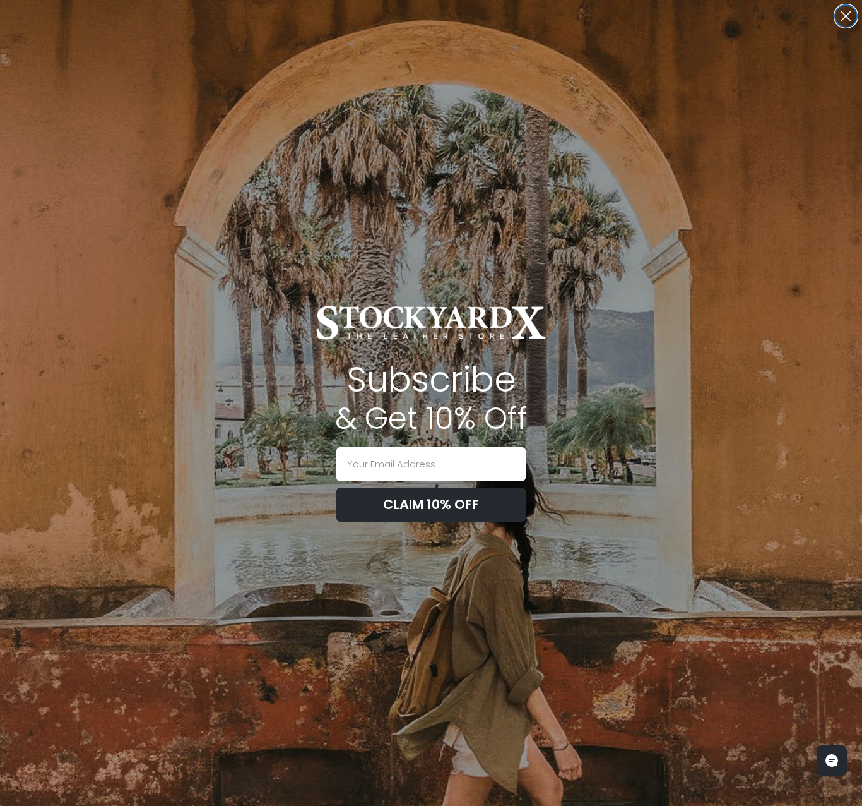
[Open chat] (832, 760)
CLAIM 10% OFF (431, 504)
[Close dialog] (846, 16)
